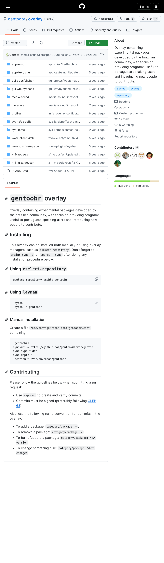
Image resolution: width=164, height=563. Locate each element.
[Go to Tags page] (41, 43)
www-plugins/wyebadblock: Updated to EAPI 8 (79, 146)
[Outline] (102, 183)
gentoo (121, 88)
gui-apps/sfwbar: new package (69, 80)
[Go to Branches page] (33, 43)
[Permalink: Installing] (7, 234)
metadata (18, 105)
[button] (97, 279)
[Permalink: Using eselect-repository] (7, 269)
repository (123, 95)
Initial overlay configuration (66, 113)
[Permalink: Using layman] (7, 292)
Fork (128, 18)
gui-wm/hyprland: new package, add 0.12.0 (77, 88)
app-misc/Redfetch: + (62, 64)
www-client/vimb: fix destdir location (72, 138)
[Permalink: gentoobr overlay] (7, 198)
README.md (20, 170)
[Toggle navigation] (8, 6)
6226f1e (77, 54)
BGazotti (13, 54)
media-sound (20, 97)
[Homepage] (82, 6)
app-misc (18, 64)
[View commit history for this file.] (102, 54)
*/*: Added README (61, 170)
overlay (35, 19)
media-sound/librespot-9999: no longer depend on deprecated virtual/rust (70, 54)
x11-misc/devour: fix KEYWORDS (69, 162)
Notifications (106, 18)
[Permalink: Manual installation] (7, 319)
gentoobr (16, 19)
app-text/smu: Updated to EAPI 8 (70, 72)
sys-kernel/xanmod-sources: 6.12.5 (71, 129)
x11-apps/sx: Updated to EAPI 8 (69, 154)
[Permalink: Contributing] (7, 372)
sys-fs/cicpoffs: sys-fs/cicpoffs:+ (70, 121)
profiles (16, 113)
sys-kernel (18, 129)
